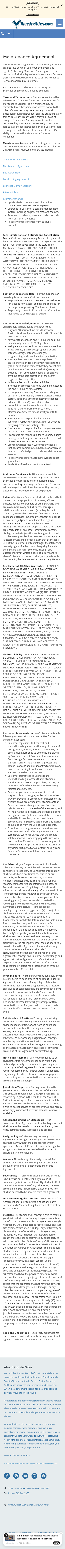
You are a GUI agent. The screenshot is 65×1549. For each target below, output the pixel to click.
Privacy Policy (10, 192)
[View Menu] (59, 23)
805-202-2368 (22, 1493)
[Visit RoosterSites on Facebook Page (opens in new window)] (7, 1476)
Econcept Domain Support (17, 185)
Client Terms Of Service (15, 159)
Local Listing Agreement (16, 179)
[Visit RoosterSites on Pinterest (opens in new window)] (16, 1476)
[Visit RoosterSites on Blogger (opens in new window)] (43, 1476)
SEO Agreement (11, 172)
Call (8, 33)
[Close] (61, 1533)
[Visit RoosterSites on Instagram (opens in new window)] (34, 1476)
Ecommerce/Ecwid (13, 198)
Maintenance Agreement (16, 166)
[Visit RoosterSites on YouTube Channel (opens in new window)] (25, 1476)
